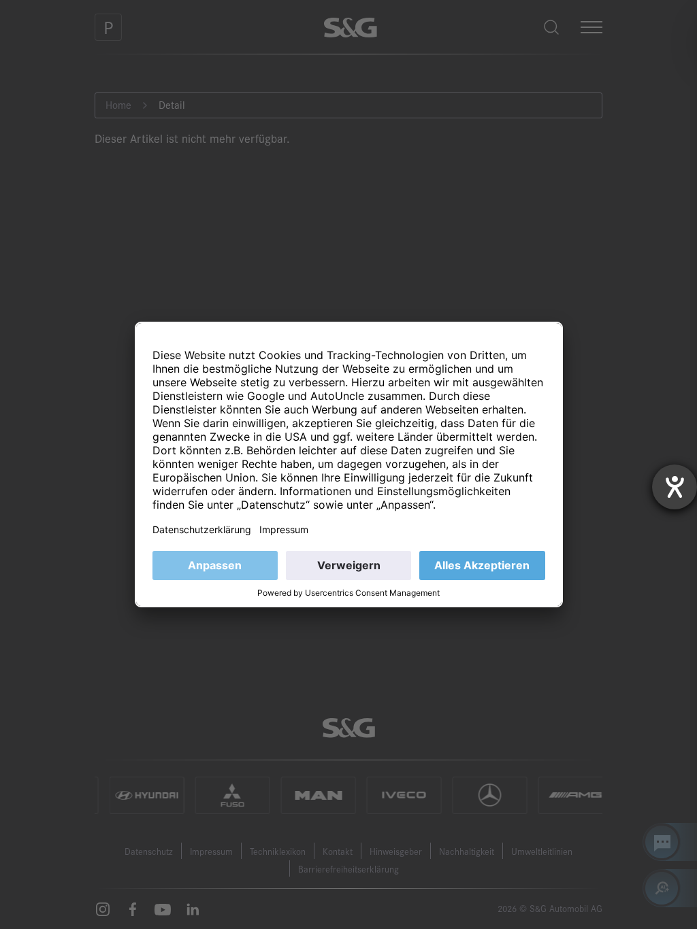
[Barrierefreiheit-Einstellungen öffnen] (674, 486)
